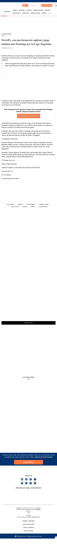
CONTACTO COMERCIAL (28, 527)
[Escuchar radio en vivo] (34, 5)
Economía (22, 10)
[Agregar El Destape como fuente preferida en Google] (28, 50)
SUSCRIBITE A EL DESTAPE (27, 116)
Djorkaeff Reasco (43, 206)
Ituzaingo (25, 206)
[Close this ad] (56, 537)
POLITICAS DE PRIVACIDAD (29, 524)
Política (15, 10)
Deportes (47, 10)
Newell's (33, 206)
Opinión (44, 13)
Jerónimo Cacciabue (44, 204)
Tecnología (25, 13)
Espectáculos (16, 13)
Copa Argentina (10, 204)
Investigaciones (35, 13)
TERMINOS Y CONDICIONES (28, 521)
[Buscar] (19, 5)
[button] (3, 63)
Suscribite (28, 462)
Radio (49, 13)
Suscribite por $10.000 (47, 5)
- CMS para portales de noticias (30, 536)
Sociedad (29, 10)
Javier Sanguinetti (30, 204)
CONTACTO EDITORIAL (28, 530)
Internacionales (38, 10)
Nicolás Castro (15, 206)
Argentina (20, 204)
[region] (28, 28)
